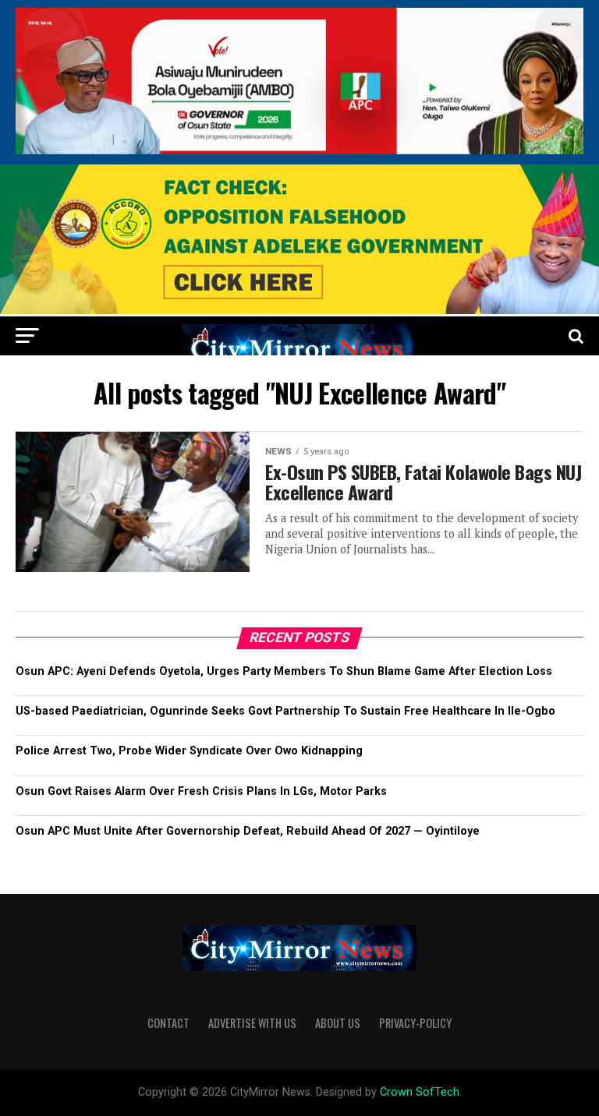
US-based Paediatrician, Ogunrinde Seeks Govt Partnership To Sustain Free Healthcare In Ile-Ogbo (285, 711)
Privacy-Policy (415, 1023)
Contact (168, 1023)
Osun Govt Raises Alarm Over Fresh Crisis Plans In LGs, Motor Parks (201, 791)
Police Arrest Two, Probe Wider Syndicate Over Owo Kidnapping (189, 751)
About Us (337, 1023)
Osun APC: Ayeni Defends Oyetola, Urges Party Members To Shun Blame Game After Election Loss (284, 671)
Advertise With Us (252, 1023)
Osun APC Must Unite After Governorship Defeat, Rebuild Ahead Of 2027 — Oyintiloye (248, 831)
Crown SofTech (419, 1092)
